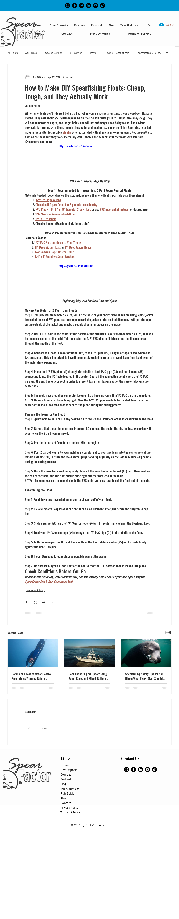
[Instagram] (67, 5)
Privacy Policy (69, 808)
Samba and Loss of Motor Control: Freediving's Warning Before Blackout (32, 676)
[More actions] (152, 77)
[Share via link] (52, 602)
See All (168, 632)
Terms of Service (71, 812)
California (31, 53)
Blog (63, 784)
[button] (167, 53)
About (64, 798)
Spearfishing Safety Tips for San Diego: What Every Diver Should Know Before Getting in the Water (145, 676)
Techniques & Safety (148, 53)
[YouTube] (95, 5)
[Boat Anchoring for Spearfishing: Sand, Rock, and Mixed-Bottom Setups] (89, 653)
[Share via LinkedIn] (43, 602)
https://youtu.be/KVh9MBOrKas (76, 266)
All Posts (12, 53)
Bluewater (75, 53)
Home (64, 765)
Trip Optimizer (69, 789)
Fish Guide (67, 793)
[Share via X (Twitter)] (35, 602)
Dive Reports (68, 770)
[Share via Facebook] (26, 602)
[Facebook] (74, 5)
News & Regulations (116, 53)
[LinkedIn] (88, 5)
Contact (65, 803)
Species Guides (53, 53)
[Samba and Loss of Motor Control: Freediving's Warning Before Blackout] (33, 653)
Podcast (65, 779)
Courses (65, 774)
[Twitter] (81, 5)
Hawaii (93, 53)
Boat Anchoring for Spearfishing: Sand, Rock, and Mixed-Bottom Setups (88, 676)
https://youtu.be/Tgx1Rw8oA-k (75, 146)
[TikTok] (102, 5)
